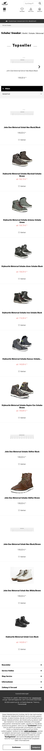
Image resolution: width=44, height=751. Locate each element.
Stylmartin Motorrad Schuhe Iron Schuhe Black (22, 313)
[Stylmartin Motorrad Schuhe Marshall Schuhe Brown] (22, 158)
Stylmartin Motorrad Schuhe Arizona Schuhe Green (22, 221)
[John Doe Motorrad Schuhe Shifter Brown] (22, 482)
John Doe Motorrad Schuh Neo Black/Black (22, 71)
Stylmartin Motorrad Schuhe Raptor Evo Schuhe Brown (22, 406)
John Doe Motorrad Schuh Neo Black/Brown (22, 544)
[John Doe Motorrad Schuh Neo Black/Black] (22, 60)
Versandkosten (36, 698)
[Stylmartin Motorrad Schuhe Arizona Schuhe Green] (22, 204)
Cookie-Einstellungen (22, 694)
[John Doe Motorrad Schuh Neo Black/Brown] (22, 529)
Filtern (7, 89)
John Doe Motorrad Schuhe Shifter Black (22, 452)
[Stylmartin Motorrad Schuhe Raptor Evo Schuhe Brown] (22, 390)
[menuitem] (39, 10)
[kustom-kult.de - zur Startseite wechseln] (11, 3)
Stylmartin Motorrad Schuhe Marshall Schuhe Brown (22, 175)
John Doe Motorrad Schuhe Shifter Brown (22, 498)
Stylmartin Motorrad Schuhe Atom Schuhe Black (22, 266)
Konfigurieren (36, 747)
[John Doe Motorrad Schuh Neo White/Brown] (22, 575)
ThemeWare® (22, 704)
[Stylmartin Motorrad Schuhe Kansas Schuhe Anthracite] (22, 343)
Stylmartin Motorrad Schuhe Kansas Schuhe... (22, 359)
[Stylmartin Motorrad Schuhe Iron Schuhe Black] (22, 297)
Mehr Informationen (22, 740)
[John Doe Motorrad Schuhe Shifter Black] (22, 436)
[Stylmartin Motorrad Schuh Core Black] (22, 621)
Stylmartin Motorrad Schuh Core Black (22, 637)
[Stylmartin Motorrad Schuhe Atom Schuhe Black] (22, 251)
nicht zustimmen (30, 731)
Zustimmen (16, 747)
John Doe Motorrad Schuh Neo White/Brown (22, 591)
